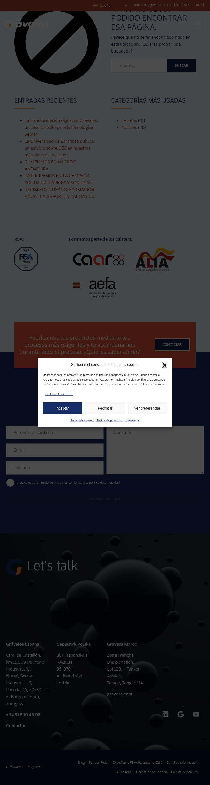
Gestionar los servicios (59, 394)
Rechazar (105, 408)
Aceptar (63, 408)
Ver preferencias (147, 408)
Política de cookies (82, 420)
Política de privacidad (109, 420)
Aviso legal (133, 420)
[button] (164, 364)
